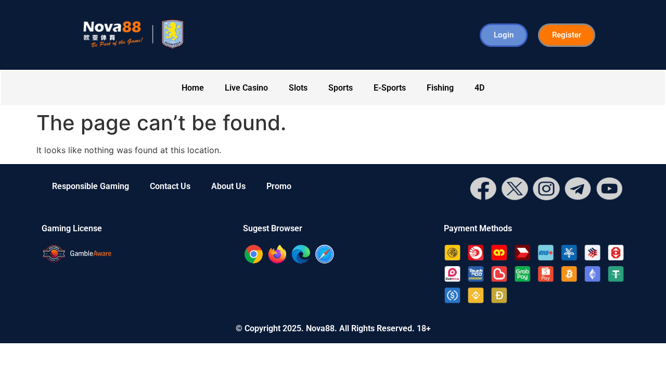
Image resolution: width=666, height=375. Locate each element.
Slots (298, 88)
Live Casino (246, 88)
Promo (278, 186)
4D (479, 88)
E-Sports (390, 88)
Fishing (440, 88)
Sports (340, 88)
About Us (228, 186)
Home (193, 88)
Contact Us (170, 186)
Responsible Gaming (90, 186)
